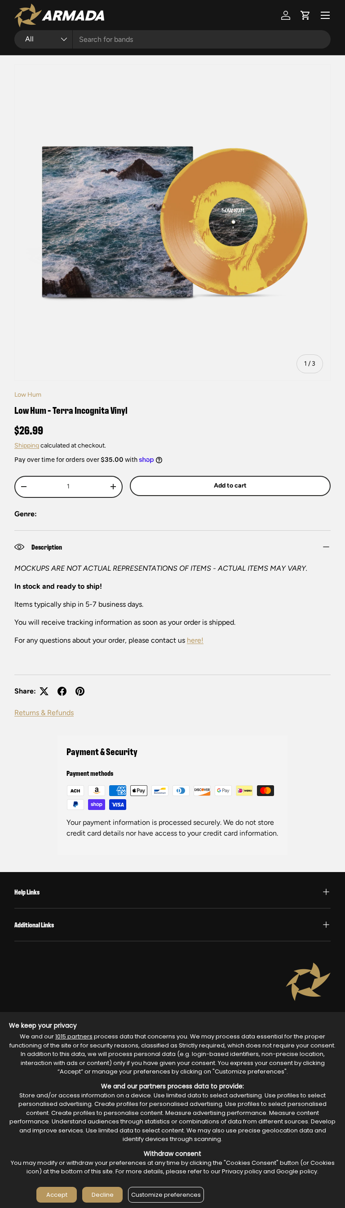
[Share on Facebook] (62, 691)
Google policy (296, 1171)
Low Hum (27, 394)
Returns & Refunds (44, 712)
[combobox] (172, 39)
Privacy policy (242, 1171)
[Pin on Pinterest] (80, 691)
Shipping (26, 445)
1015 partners (74, 1036)
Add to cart (230, 485)
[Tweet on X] (44, 691)
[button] (305, 15)
